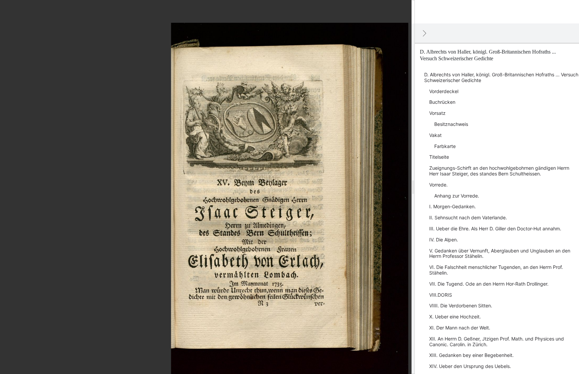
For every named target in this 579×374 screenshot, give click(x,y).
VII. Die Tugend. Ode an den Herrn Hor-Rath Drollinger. (489, 284)
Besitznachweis (451, 124)
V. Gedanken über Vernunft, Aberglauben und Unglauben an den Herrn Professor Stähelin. (499, 253)
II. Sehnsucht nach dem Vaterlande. (468, 217)
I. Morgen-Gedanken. (452, 206)
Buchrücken (442, 102)
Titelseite (439, 157)
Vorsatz (437, 113)
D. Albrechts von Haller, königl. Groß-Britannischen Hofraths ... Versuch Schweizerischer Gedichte (501, 77)
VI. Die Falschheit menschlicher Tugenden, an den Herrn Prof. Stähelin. (496, 270)
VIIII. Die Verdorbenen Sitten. (460, 305)
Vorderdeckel (443, 91)
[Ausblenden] (424, 33)
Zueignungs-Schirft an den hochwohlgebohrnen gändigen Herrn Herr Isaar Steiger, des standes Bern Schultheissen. (499, 170)
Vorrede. (438, 185)
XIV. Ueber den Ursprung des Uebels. (470, 366)
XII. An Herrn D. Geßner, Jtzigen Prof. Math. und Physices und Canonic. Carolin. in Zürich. (496, 341)
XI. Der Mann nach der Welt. (459, 327)
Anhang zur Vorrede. (456, 196)
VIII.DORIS (440, 295)
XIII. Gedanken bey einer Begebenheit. (471, 355)
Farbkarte (445, 146)
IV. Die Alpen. (443, 239)
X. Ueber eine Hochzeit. (455, 316)
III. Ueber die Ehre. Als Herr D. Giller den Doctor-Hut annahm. (495, 228)
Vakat (435, 135)
